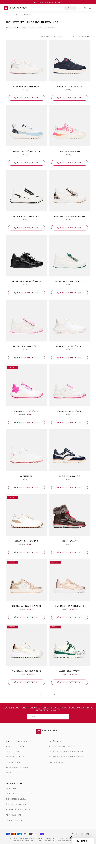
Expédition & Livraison (18, 799)
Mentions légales (65, 841)
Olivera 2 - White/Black (26, 216)
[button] (70, 8)
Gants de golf (56, 762)
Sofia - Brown (70, 541)
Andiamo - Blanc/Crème (69, 346)
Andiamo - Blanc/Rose (26, 411)
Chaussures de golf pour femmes (66, 757)
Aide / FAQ (11, 788)
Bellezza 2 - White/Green (69, 281)
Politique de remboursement (48, 838)
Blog (8, 773)
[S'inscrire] (66, 717)
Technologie (12, 752)
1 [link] (41, 695)
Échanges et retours (16, 804)
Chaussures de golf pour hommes (66, 752)
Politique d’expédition (46, 841)
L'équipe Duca (13, 762)
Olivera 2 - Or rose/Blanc (69, 606)
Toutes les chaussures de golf (65, 746)
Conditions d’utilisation (24, 841)
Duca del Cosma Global (25, 838)
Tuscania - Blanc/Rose (69, 411)
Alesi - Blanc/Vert (69, 671)
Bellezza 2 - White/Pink (26, 346)
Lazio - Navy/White (69, 476)
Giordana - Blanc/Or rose (26, 606)
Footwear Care (13, 815)
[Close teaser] (71, 837)
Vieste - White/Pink (69, 151)
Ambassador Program (17, 768)
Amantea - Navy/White (69, 86)
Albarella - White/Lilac (26, 86)
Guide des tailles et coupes (20, 794)
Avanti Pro (26, 476)
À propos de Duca (15, 746)
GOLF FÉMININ (24, 15)
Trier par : (45, 36)
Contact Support (15, 820)
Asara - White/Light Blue (26, 151)
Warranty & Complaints (18, 810)
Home (9, 15)
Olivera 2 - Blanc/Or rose (26, 671)
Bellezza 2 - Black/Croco (26, 281)
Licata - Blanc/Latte (26, 541)
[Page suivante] (54, 694)
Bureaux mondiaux (15, 757)
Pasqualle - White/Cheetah (69, 216)
